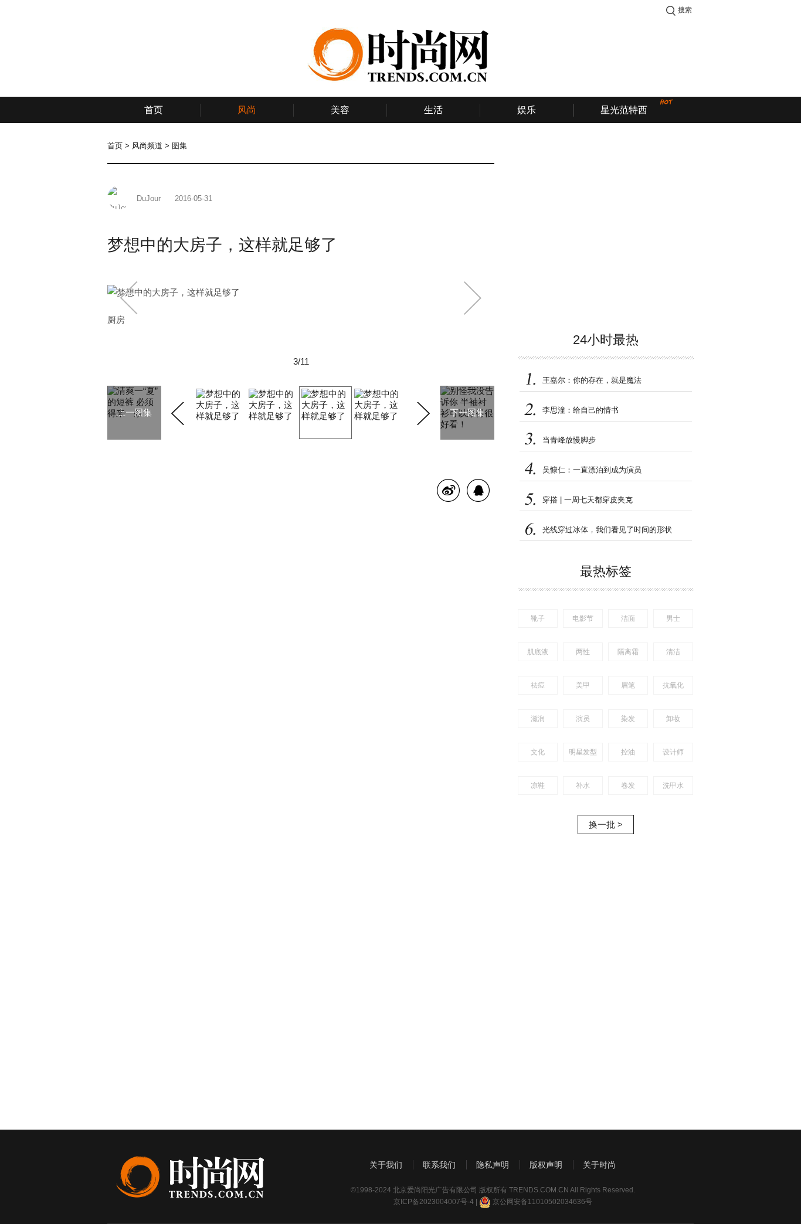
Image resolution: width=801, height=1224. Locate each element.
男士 (673, 618)
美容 (340, 110)
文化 (538, 752)
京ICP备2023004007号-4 (433, 1202)
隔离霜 (628, 652)
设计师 (673, 752)
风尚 (246, 110)
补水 (583, 785)
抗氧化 (673, 685)
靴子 (538, 618)
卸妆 (673, 719)
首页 (153, 110)
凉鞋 (538, 785)
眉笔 (628, 685)
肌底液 (537, 652)
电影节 (582, 618)
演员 (583, 719)
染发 (628, 719)
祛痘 (538, 685)
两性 (583, 652)
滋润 (538, 719)
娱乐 (526, 110)
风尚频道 (147, 145)
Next (422, 411)
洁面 (628, 618)
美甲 (583, 685)
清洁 (673, 652)
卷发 (628, 785)
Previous (179, 411)
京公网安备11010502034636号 (542, 1202)
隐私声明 (492, 1164)
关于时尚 (599, 1164)
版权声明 (546, 1164)
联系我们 (439, 1164)
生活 (433, 110)
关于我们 (385, 1164)
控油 (628, 752)
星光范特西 (623, 110)
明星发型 (583, 752)
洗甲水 (673, 785)
